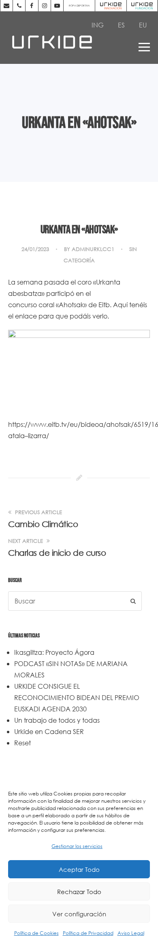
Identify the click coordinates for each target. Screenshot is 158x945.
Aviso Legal (130, 933)
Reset (22, 742)
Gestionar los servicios (76, 846)
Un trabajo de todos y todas (57, 720)
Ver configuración (79, 914)
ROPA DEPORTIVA (79, 5)
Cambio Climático (43, 524)
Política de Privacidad (88, 933)
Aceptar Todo (79, 869)
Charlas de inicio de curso (57, 552)
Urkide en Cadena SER (49, 731)
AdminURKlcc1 (93, 249)
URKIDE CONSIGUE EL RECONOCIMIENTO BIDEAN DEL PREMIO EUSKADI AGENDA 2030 (76, 697)
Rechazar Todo (79, 892)
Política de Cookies (36, 933)
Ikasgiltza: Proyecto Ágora (54, 652)
